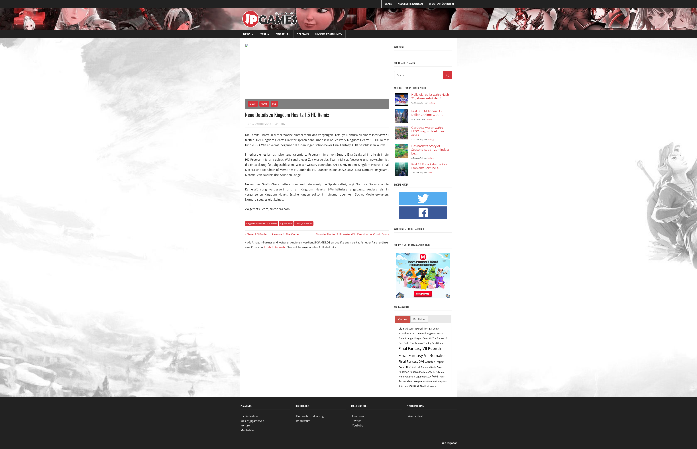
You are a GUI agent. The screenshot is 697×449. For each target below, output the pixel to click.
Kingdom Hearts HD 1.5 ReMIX (261, 223)
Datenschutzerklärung (310, 416)
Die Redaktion (249, 416)
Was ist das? (415, 416)
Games (402, 319)
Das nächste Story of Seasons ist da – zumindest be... (430, 149)
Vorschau (283, 34)
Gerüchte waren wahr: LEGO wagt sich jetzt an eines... (427, 131)
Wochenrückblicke (441, 3)
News (246, 34)
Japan (252, 103)
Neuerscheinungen (410, 3)
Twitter (356, 420)
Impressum (303, 420)
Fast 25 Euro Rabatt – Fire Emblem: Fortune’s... (429, 166)
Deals (388, 3)
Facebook (358, 416)
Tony (282, 123)
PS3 (274, 103)
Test (263, 34)
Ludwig (432, 103)
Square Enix (286, 223)
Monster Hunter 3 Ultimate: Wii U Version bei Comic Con (351, 234)
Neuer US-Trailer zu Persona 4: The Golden (273, 234)
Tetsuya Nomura (303, 223)
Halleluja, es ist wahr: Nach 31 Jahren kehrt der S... (430, 96)
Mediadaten (248, 430)
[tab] (402, 319)
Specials (303, 34)
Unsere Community (328, 34)
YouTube (357, 425)
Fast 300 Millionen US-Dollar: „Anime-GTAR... (427, 113)
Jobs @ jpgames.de (252, 420)
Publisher (419, 319)
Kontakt (245, 425)
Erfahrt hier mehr (275, 247)
